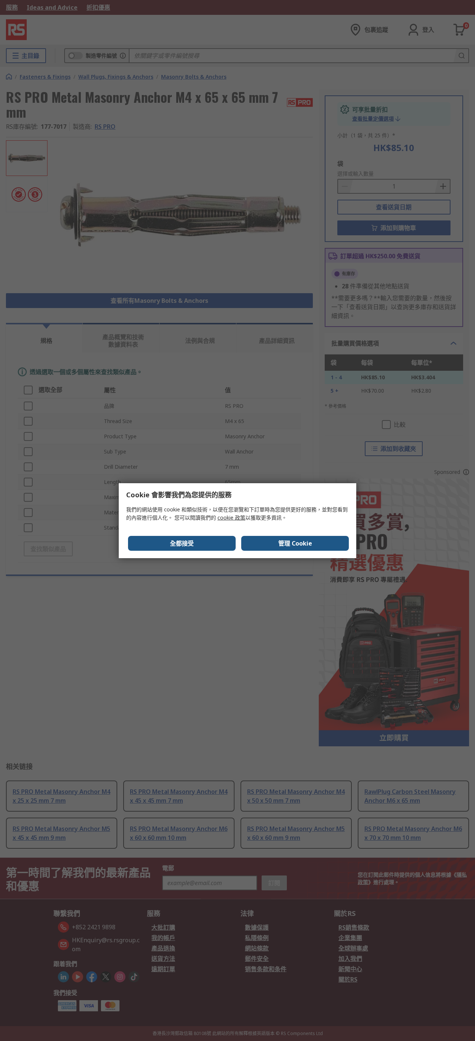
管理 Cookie (295, 543)
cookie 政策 (231, 517)
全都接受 (182, 543)
